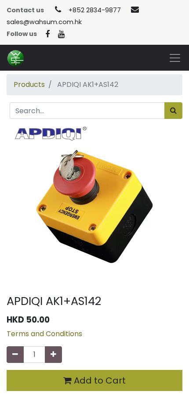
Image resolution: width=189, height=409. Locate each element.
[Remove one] (15, 354)
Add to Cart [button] (99, 380)
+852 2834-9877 (95, 10)
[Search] (173, 110)
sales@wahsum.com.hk (44, 22)
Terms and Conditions (44, 334)
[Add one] (53, 354)
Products (29, 84)
